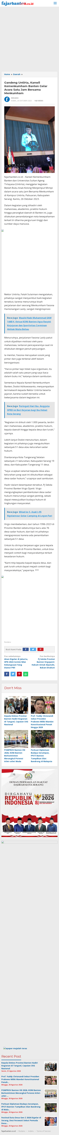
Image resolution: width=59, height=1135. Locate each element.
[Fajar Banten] (17, 3)
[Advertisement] (29, 39)
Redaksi (22, 1131)
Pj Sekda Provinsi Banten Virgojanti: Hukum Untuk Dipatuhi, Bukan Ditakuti (43, 662)
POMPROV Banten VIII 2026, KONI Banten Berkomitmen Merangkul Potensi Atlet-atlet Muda (14, 756)
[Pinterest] (41, 649)
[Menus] (55, 3)
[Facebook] (26, 649)
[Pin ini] (19, 674)
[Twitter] (33, 649)
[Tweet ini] (13, 674)
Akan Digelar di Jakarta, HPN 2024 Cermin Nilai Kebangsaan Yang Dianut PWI (16, 662)
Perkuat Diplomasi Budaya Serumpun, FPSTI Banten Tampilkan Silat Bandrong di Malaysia (41, 756)
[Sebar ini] (6, 674)
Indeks (31, 1131)
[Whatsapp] (25, 674)
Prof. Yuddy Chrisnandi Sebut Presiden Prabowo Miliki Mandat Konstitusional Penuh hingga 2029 (42, 722)
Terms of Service (44, 1131)
